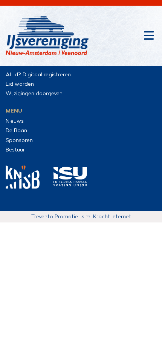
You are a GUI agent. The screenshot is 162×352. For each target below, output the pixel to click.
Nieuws (15, 121)
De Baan (16, 130)
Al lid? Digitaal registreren (38, 74)
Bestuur (15, 150)
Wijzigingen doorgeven (34, 93)
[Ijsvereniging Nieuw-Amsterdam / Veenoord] (47, 35)
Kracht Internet (112, 216)
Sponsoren (19, 140)
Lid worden (20, 84)
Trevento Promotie (54, 216)
